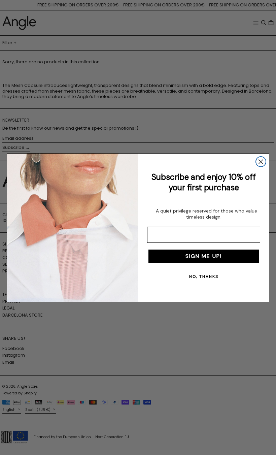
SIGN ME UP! (203, 256)
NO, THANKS (203, 276)
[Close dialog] (261, 162)
